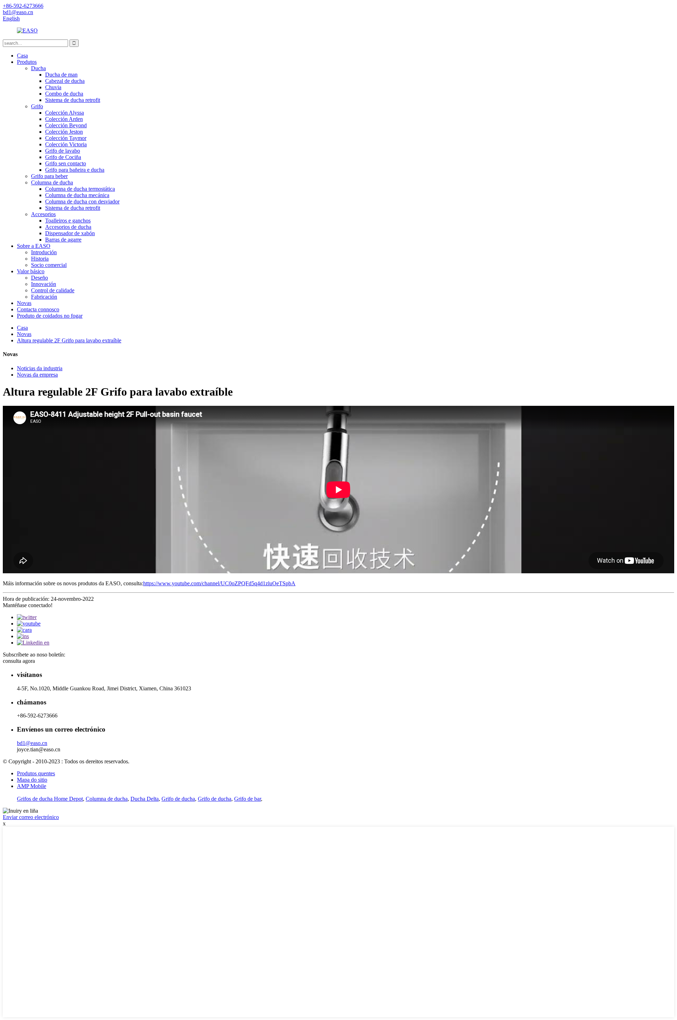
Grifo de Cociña (63, 157)
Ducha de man (61, 75)
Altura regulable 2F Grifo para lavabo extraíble (69, 340)
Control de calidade (52, 290)
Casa (22, 56)
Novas (24, 303)
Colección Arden (64, 119)
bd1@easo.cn (32, 743)
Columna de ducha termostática (80, 189)
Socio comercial (49, 265)
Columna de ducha (52, 182)
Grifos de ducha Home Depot (50, 799)
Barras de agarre (63, 240)
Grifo (37, 106)
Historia (40, 259)
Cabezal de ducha (65, 81)
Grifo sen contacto (65, 163)
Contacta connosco (38, 309)
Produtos (27, 62)
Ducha (38, 68)
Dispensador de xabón (70, 233)
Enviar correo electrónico (31, 817)
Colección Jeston (64, 132)
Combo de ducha (64, 94)
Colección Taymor (65, 138)
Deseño (39, 278)
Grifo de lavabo (62, 151)
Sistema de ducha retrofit (72, 100)
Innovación (43, 284)
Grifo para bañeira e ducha (74, 170)
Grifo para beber (49, 176)
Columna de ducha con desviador (82, 201)
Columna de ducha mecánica (77, 195)
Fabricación (44, 297)
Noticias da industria (39, 368)
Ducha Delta (144, 799)
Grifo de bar (247, 799)
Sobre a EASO (33, 246)
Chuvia (53, 87)
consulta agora (19, 661)
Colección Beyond (66, 125)
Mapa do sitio (32, 780)
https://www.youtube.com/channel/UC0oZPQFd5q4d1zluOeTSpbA (219, 583)
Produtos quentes (36, 773)
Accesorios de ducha (68, 227)
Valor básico (30, 271)
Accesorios (43, 214)
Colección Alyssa (64, 113)
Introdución (44, 252)
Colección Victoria (66, 144)
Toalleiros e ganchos (68, 221)
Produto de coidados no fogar (50, 316)
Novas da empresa (37, 375)
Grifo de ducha (178, 799)
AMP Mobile (31, 786)
